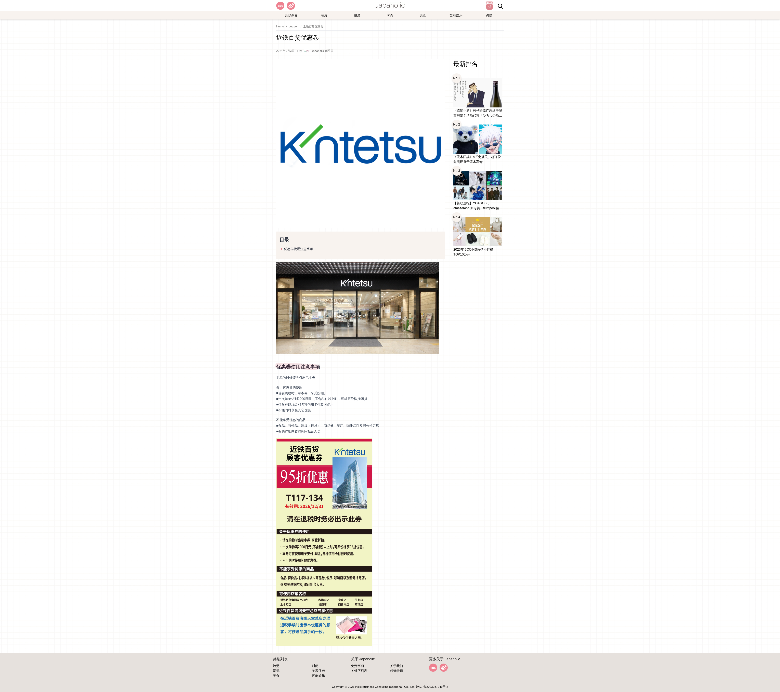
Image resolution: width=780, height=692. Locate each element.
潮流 (324, 15)
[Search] (500, 6)
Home (280, 26)
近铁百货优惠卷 (313, 26)
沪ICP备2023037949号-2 (432, 686)
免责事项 (357, 666)
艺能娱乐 (456, 15)
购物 (489, 15)
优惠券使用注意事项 (298, 249)
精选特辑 (396, 671)
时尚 (390, 15)
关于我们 (396, 666)
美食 (423, 15)
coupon (293, 26)
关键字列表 (359, 671)
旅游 (357, 15)
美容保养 (291, 15)
